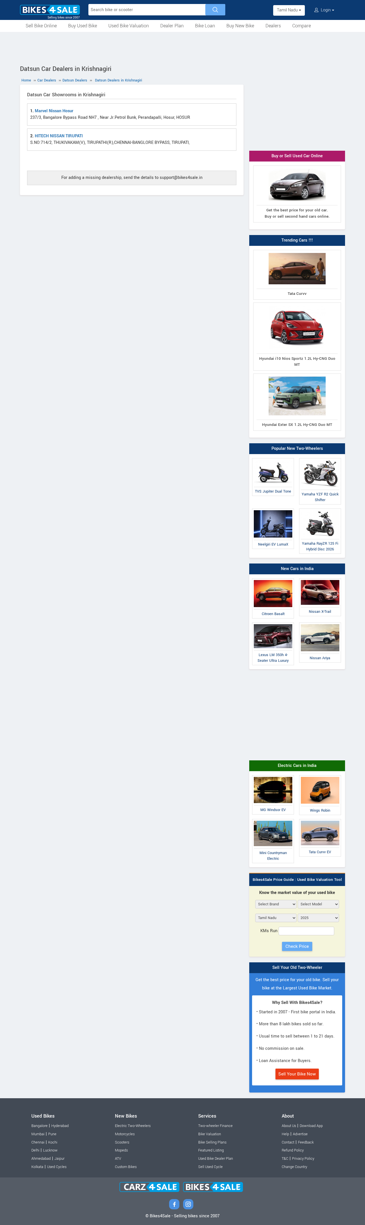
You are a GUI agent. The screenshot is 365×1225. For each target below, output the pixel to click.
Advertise (300, 1134)
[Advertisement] (182, 47)
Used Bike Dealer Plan (215, 1158)
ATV (118, 1158)
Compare (301, 26)
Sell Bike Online (41, 26)
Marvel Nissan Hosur (54, 111)
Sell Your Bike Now (297, 1074)
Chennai (37, 1142)
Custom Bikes (126, 1166)
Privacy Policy (303, 1158)
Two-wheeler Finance (215, 1125)
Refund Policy (293, 1150)
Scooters (122, 1142)
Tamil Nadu (288, 10)
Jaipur (59, 1158)
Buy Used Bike (82, 26)
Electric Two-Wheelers (133, 1125)
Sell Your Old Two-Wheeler (297, 968)
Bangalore (39, 1125)
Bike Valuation (209, 1134)
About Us (289, 1125)
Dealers (273, 26)
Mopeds (121, 1150)
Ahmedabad (41, 1158)
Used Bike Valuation (128, 26)
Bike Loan (205, 26)
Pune (52, 1134)
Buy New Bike (240, 26)
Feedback (306, 1142)
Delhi (35, 1150)
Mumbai (37, 1134)
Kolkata (37, 1166)
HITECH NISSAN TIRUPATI (59, 136)
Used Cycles (56, 1166)
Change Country (294, 1166)
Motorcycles (125, 1134)
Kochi (52, 1142)
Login (326, 10)
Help (285, 1134)
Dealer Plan (172, 26)
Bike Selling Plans (212, 1142)
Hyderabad (60, 1125)
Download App (311, 1125)
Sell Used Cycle (210, 1166)
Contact (288, 1142)
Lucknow (50, 1150)
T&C (285, 1158)
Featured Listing (211, 1150)
